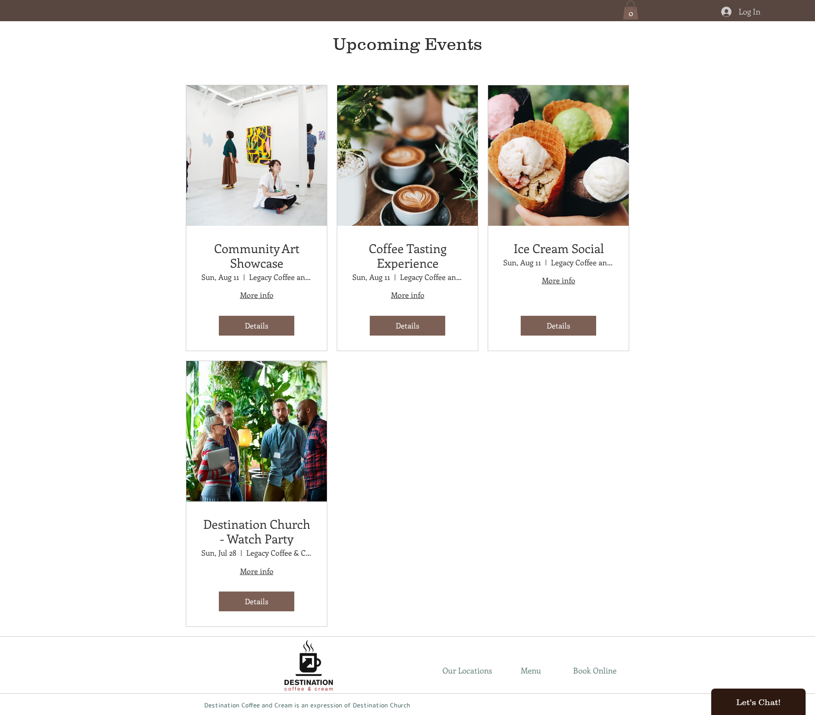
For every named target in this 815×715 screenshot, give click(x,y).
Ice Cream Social (559, 248)
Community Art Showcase (256, 255)
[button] (631, 10)
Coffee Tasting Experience (408, 255)
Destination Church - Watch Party (256, 531)
